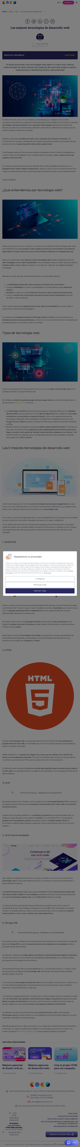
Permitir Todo (40, 591)
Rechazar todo (40, 585)
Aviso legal (47, 573)
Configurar (40, 579)
